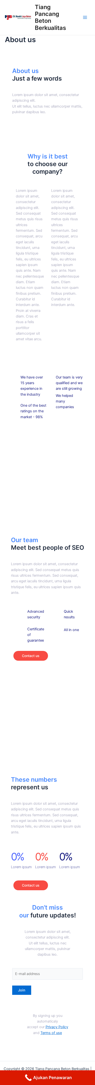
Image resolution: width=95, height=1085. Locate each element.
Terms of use (51, 1033)
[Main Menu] (85, 17)
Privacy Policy (57, 1027)
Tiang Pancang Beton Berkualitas (50, 17)
